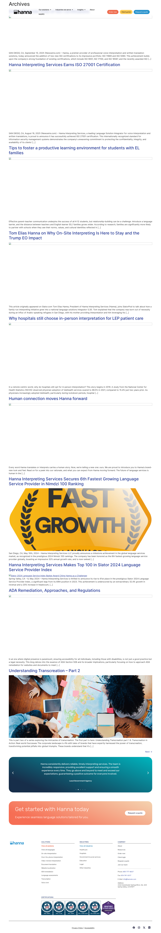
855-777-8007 (128, 872)
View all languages (48, 850)
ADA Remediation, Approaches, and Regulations (54, 590)
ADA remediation (47, 872)
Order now (121, 853)
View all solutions (47, 846)
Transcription (46, 879)
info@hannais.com (129, 879)
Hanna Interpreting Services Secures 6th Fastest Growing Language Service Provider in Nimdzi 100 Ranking (74, 481)
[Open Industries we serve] (72, 10)
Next (148, 751)
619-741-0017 (126, 875)
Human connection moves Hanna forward (48, 398)
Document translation (48, 864)
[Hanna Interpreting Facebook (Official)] (134, 927)
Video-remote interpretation (51, 861)
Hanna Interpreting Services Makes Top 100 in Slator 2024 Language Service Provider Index (74, 567)
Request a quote (123, 861)
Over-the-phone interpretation (52, 857)
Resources (121, 850)
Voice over (45, 882)
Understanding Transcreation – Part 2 (44, 670)
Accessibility (89, 928)
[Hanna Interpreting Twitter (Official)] (144, 927)
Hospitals (83, 853)
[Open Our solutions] (50, 10)
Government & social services (90, 857)
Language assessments (49, 875)
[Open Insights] (85, 10)
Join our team (123, 865)
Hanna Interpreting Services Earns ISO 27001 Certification (64, 64)
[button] (12, 772)
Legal (82, 864)
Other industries (85, 868)
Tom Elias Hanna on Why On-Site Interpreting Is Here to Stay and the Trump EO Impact (74, 235)
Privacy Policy (77, 928)
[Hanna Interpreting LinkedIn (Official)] (149, 927)
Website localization (48, 868)
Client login (122, 857)
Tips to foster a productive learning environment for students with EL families (74, 150)
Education (83, 861)
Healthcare (83, 850)
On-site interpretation (48, 853)
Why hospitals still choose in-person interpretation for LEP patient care (76, 318)
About (120, 846)
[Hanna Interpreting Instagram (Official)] (139, 927)
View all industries (86, 846)
